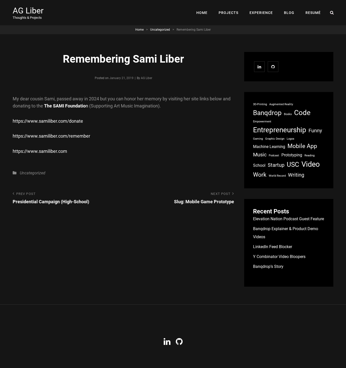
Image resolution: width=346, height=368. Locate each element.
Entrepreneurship (279, 130)
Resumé (313, 13)
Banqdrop (267, 113)
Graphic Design (274, 138)
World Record (277, 175)
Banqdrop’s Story (268, 266)
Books (288, 114)
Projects (228, 13)
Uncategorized (160, 29)
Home (201, 13)
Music (259, 155)
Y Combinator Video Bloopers (279, 256)
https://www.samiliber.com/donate (48, 121)
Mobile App (302, 146)
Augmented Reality (281, 104)
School (259, 165)
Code (302, 112)
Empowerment (262, 121)
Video (310, 164)
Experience (261, 13)
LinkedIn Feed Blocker (272, 246)
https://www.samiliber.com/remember (51, 136)
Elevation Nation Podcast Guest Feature (288, 218)
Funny (315, 130)
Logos (290, 138)
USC (293, 164)
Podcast (274, 155)
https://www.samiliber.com (40, 151)
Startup (276, 165)
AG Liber (28, 10)
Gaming (258, 138)
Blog (289, 13)
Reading (309, 155)
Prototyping (291, 155)
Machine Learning (269, 146)
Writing (296, 175)
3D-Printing (260, 104)
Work (259, 174)
